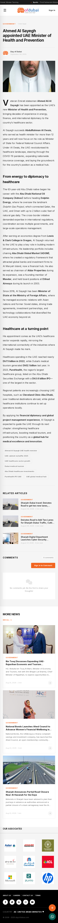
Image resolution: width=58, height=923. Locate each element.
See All (6, 620)
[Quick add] (52, 907)
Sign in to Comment (43, 565)
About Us (7, 895)
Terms (38, 895)
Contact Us (28, 895)
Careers (16, 895)
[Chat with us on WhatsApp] (52, 916)
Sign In (52, 10)
